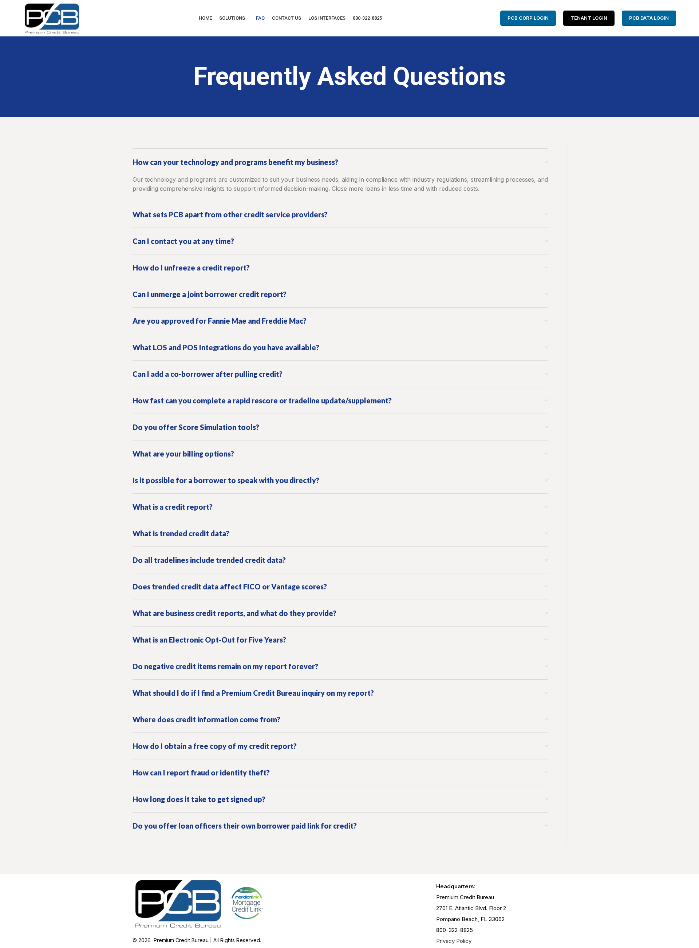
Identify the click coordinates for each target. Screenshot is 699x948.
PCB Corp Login (528, 18)
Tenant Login (588, 18)
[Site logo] (52, 17)
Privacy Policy (453, 940)
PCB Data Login (649, 18)
